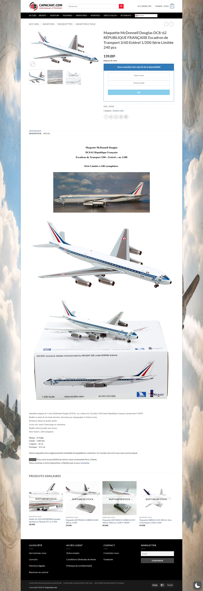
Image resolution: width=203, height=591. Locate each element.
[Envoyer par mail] (116, 117)
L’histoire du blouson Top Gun (78, 583)
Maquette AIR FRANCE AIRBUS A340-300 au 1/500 (82, 521)
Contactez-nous (111, 553)
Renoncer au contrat (38, 572)
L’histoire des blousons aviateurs (45, 583)
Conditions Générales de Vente (81, 559)
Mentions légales (37, 565)
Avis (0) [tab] (46, 133)
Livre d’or (33, 559)
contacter (84, 463)
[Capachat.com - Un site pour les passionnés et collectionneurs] (46, 6)
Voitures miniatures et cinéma (109, 583)
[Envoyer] (121, 6)
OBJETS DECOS (110, 15)
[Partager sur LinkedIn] (126, 117)
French (141, 15)
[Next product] (166, 24)
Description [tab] (35, 133)
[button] (144, 6)
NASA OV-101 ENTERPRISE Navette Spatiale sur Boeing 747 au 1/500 (44, 520)
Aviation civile (86, 24)
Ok (139, 92)
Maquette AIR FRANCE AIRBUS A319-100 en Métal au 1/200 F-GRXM (118, 521)
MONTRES (95, 15)
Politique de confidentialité (79, 565)
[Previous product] (171, 24)
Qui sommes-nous (37, 553)
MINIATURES (81, 15)
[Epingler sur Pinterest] (121, 117)
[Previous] (33, 48)
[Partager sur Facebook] (106, 117)
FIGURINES (67, 15)
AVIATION (54, 15)
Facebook (108, 559)
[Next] (94, 48)
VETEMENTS (125, 15)
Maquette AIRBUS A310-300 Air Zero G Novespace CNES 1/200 (155, 521)
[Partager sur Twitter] (111, 117)
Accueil (33, 15)
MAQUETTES (65, 24)
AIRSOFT (42, 15)
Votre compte (72, 553)
